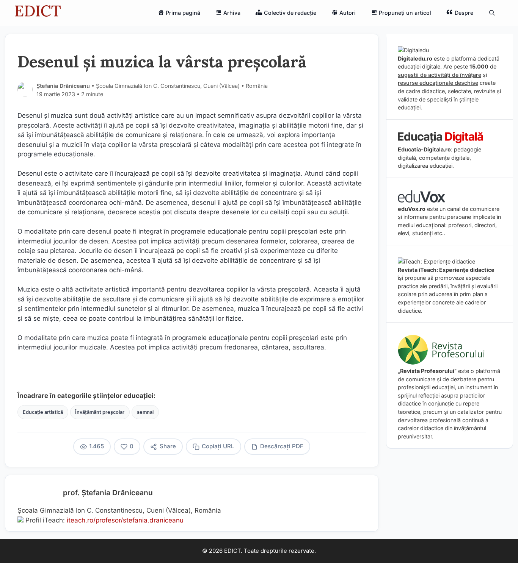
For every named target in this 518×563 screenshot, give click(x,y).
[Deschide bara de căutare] (492, 12)
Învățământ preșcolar (99, 412)
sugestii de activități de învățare (439, 75)
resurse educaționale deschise (438, 83)
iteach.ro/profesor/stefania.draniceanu (125, 520)
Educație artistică (43, 412)
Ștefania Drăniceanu (63, 86)
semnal (145, 412)
